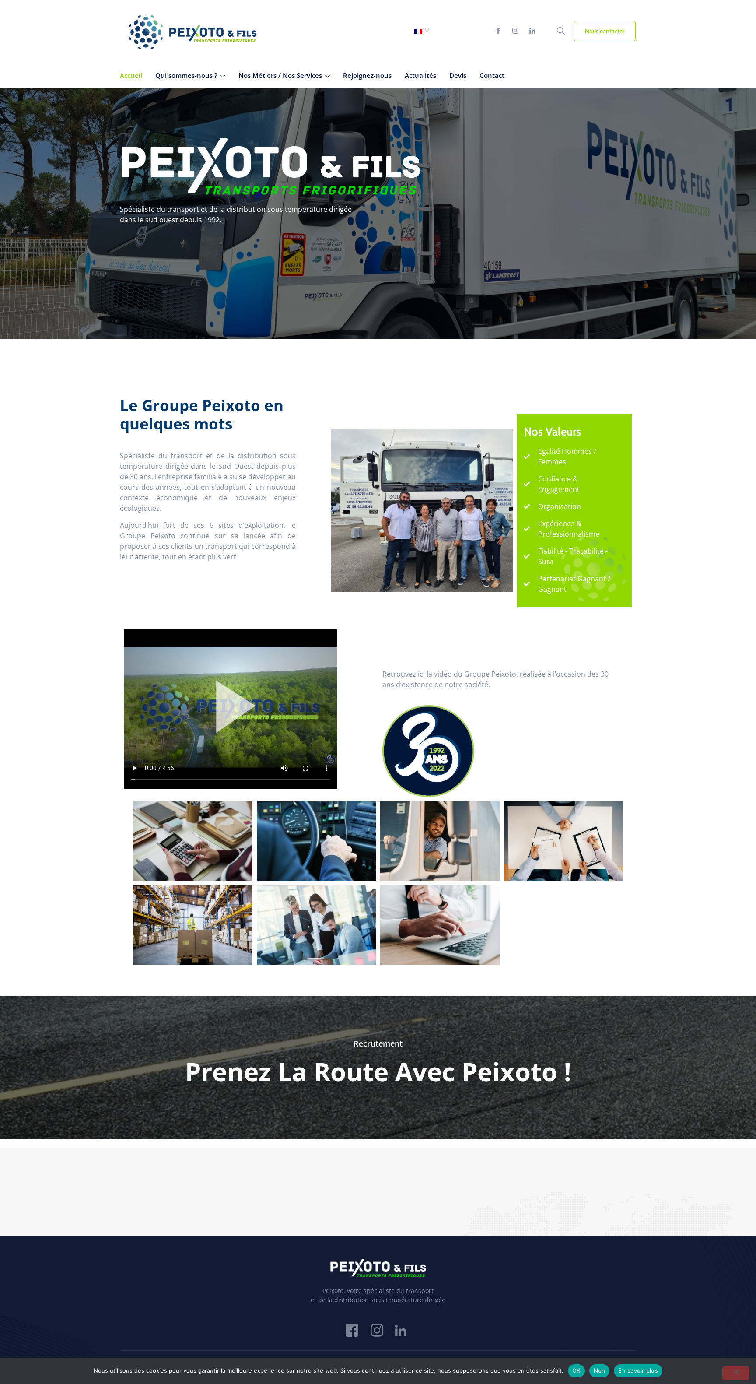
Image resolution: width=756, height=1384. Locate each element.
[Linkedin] (532, 31)
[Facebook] (498, 31)
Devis (457, 75)
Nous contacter (604, 31)
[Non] (735, 1373)
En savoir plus (638, 1370)
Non (600, 1370)
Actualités (420, 75)
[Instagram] (515, 31)
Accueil (131, 75)
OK (576, 1370)
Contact (492, 75)
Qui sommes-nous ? (186, 75)
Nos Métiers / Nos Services (280, 75)
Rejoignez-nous (367, 75)
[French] (418, 32)
